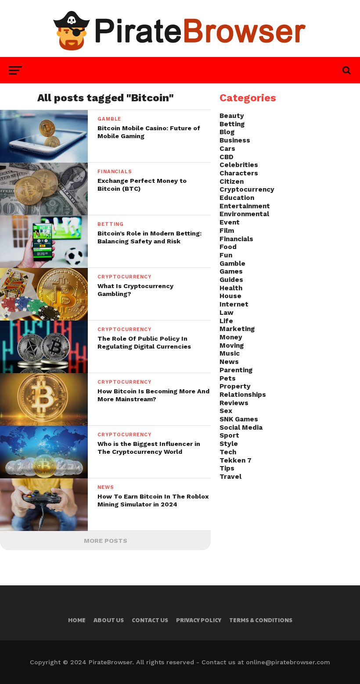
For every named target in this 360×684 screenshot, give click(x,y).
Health (231, 288)
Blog (227, 132)
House (230, 296)
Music (230, 353)
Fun (226, 255)
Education (237, 198)
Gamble (232, 263)
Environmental (244, 214)
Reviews (234, 403)
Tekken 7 (236, 460)
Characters (239, 173)
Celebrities (239, 165)
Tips (227, 468)
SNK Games (239, 419)
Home (77, 620)
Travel (230, 477)
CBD (227, 157)
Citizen (232, 181)
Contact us (150, 620)
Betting (232, 124)
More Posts (105, 540)
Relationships (243, 395)
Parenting (236, 370)
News (229, 362)
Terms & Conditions (260, 620)
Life (226, 321)
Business (235, 140)
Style (229, 444)
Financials (236, 239)
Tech (228, 452)
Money (231, 337)
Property (235, 386)
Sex (226, 411)
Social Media (241, 427)
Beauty (232, 116)
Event (230, 222)
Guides (231, 280)
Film (227, 231)
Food (228, 247)
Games (231, 271)
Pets (228, 378)
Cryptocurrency (247, 189)
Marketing (237, 329)
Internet (234, 304)
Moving (232, 345)
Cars (227, 149)
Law (227, 313)
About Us (109, 620)
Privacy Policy (198, 620)
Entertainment (245, 206)
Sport (229, 435)
